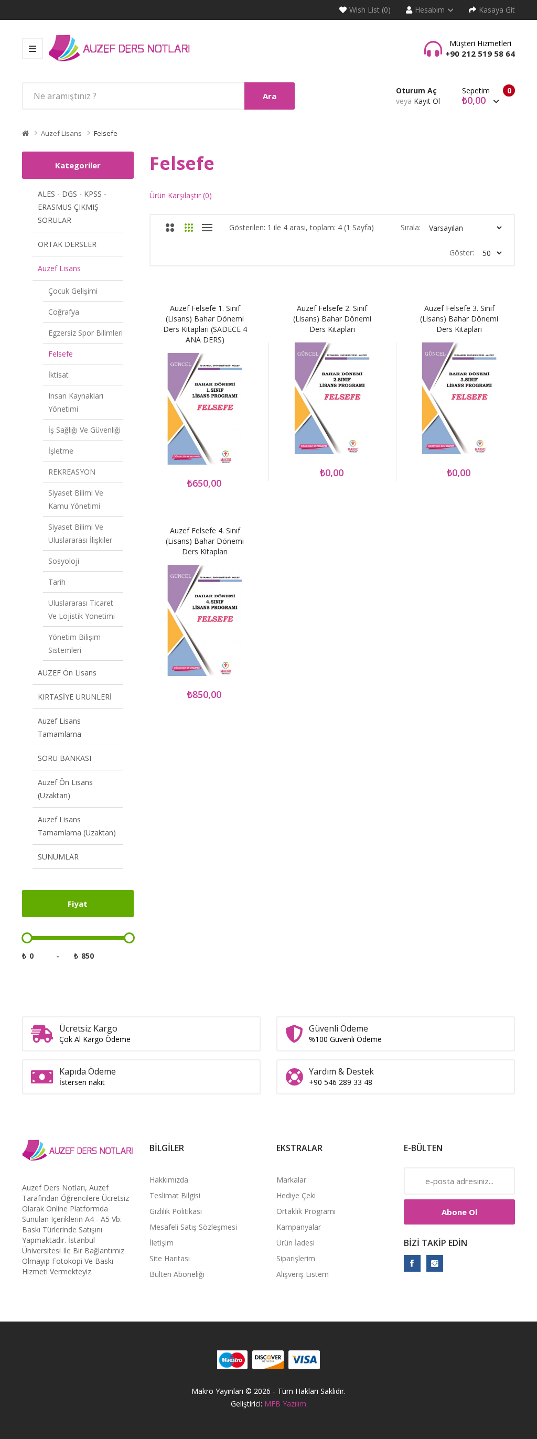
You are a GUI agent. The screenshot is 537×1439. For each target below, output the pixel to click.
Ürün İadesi (295, 1243)
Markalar (291, 1180)
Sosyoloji (63, 561)
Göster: (461, 252)
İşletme (60, 451)
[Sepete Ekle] (164, 414)
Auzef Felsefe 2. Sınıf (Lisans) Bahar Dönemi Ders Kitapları (332, 318)
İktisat (58, 375)
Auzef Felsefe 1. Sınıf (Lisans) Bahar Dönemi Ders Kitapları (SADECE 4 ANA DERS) (205, 324)
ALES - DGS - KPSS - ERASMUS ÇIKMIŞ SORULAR (72, 207)
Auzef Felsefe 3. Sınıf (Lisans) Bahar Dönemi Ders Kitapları (459, 318)
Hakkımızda (168, 1180)
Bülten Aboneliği (177, 1274)
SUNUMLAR (58, 857)
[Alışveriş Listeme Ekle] (192, 414)
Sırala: (411, 227)
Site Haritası (169, 1258)
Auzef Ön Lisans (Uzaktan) (65, 788)
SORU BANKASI (64, 758)
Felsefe (105, 133)
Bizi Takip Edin (435, 1243)
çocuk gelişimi (73, 291)
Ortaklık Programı (306, 1211)
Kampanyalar (298, 1227)
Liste (207, 228)
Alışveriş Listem (302, 1274)
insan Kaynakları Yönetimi (75, 402)
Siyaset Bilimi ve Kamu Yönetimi (75, 499)
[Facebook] (412, 1263)
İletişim (161, 1243)
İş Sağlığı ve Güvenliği (84, 430)
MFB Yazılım (285, 1404)
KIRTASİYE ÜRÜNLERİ (75, 697)
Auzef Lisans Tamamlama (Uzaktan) (77, 825)
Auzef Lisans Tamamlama (59, 727)
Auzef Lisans (61, 133)
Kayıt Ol (427, 101)
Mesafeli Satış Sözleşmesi (193, 1227)
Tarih (57, 582)
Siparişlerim (295, 1258)
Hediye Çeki (296, 1195)
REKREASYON (71, 472)
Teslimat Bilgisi (174, 1195)
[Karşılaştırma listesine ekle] (219, 414)
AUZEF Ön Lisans (67, 673)
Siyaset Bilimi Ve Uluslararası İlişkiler (80, 533)
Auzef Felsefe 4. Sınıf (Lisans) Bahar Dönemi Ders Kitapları (205, 540)
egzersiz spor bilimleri (85, 333)
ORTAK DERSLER (67, 244)
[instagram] (434, 1263)
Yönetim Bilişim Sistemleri (74, 643)
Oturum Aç (416, 90)
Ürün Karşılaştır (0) (180, 195)
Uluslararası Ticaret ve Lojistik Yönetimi (81, 609)
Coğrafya (63, 312)
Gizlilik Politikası (175, 1211)
